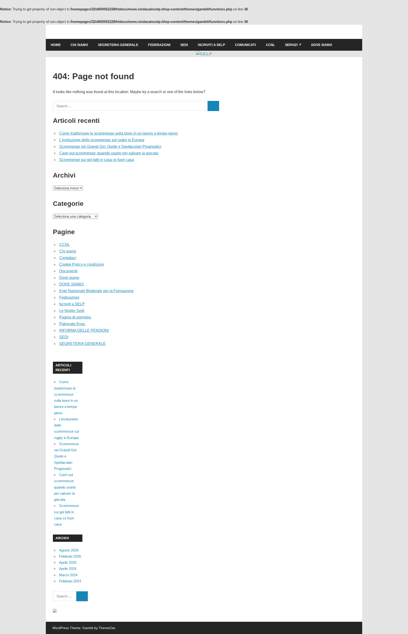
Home (56, 45)
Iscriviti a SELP (211, 45)
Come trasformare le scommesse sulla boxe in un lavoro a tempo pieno (118, 133)
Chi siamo (79, 45)
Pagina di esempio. (75, 317)
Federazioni (159, 45)
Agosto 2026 (68, 550)
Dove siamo (321, 45)
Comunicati (245, 45)
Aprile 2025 (67, 562)
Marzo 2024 (68, 575)
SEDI (184, 45)
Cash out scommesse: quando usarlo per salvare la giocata (108, 153)
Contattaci (67, 258)
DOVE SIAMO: (71, 284)
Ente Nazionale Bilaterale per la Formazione (96, 291)
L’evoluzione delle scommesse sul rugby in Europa (101, 140)
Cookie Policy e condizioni (81, 264)
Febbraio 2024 (70, 581)
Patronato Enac (72, 324)
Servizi (291, 45)
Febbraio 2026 (70, 556)
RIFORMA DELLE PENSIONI (84, 330)
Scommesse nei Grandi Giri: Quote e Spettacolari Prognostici (110, 147)
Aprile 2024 (67, 569)
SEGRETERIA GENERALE (118, 45)
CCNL (270, 45)
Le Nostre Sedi (71, 311)
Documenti (68, 271)
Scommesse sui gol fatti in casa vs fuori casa (96, 160)
